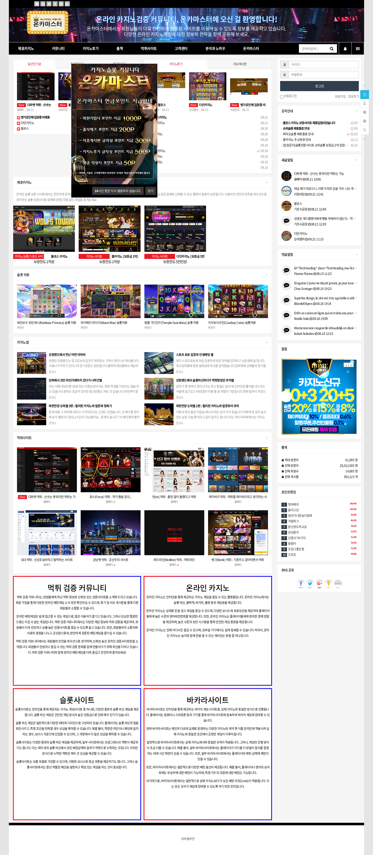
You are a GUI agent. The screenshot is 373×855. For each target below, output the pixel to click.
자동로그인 (290, 96)
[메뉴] (364, 94)
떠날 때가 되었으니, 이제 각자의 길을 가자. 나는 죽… (325, 188)
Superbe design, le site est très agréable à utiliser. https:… (326, 298)
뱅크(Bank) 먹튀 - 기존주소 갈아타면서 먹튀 (237, 559)
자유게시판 (240, 64)
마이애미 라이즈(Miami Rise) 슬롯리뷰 (40, 322)
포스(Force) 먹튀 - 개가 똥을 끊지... (110, 497)
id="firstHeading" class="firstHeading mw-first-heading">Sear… (326, 268)
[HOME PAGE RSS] (42, 3)
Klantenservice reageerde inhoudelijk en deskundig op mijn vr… (326, 328)
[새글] (364, 111)
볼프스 (24, 128)
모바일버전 (188, 838)
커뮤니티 (58, 48)
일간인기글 (34, 64)
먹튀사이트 (149, 48)
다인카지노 (27, 123)
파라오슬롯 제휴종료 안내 (297, 134)
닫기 (151, 191)
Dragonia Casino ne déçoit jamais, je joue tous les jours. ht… (326, 283)
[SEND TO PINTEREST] (61, 3)
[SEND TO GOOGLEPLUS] (67, 3)
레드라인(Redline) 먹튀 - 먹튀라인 (174, 559)
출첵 (119, 48)
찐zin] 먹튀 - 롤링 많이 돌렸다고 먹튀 (174, 497)
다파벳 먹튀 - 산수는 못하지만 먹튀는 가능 (319, 173)
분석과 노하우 (215, 48)
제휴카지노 (26, 48)
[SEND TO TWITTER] (49, 3)
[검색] (364, 129)
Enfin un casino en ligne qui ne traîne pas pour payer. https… (326, 313)
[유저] (364, 103)
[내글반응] (364, 120)
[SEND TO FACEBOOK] (55, 3)
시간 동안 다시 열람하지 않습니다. (118, 191)
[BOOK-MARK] (36, 3)
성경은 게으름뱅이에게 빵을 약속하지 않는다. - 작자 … (326, 218)
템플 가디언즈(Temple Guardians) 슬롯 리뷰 (108, 322)
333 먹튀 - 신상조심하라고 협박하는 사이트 (47, 559)
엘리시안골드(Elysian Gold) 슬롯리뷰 (230, 322)
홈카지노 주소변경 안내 (296, 139)
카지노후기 (91, 48)
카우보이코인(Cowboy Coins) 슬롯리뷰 (168, 322)
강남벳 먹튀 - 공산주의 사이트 (110, 559)
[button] (346, 365)
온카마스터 (251, 48)
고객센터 (181, 48)
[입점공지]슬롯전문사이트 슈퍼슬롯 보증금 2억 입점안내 (316, 145)
